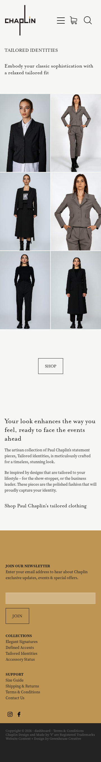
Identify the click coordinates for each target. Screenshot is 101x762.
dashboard (42, 731)
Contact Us (15, 698)
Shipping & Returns (22, 686)
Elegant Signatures (22, 641)
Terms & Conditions (23, 692)
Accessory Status (20, 659)
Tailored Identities (21, 653)
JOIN (17, 615)
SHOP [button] (50, 366)
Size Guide (15, 680)
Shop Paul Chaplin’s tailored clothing (45, 506)
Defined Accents (20, 647)
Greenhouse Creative (65, 738)
